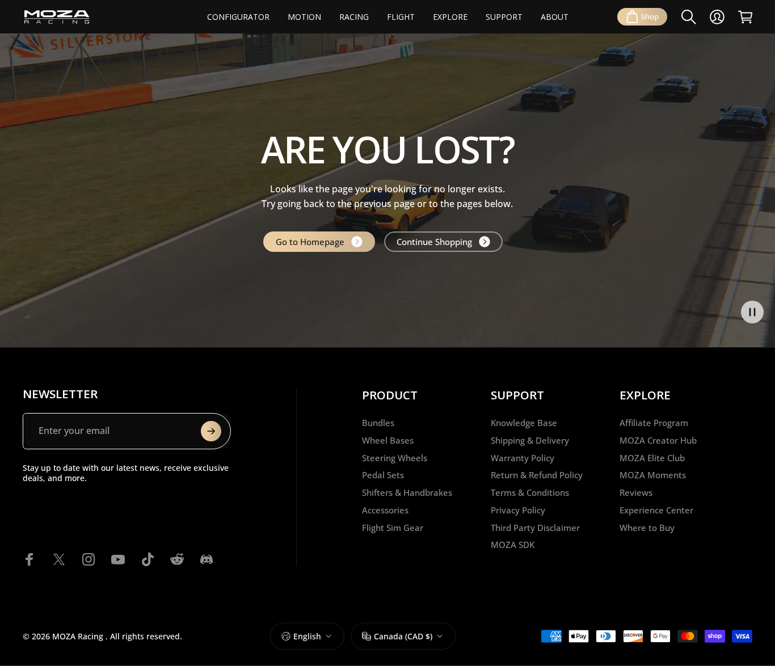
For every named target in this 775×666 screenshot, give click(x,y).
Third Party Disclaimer (535, 527)
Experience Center (656, 510)
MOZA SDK (512, 544)
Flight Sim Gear (392, 527)
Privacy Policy (518, 510)
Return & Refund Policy (537, 475)
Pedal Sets (383, 475)
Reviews (636, 492)
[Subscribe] (211, 431)
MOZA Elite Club (652, 458)
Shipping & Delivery (530, 440)
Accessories (385, 510)
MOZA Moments (653, 475)
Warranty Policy (522, 458)
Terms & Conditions (530, 492)
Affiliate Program (654, 423)
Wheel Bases (388, 440)
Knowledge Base (524, 423)
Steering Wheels (394, 458)
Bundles (378, 423)
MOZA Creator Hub (658, 440)
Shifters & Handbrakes (407, 492)
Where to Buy (647, 527)
